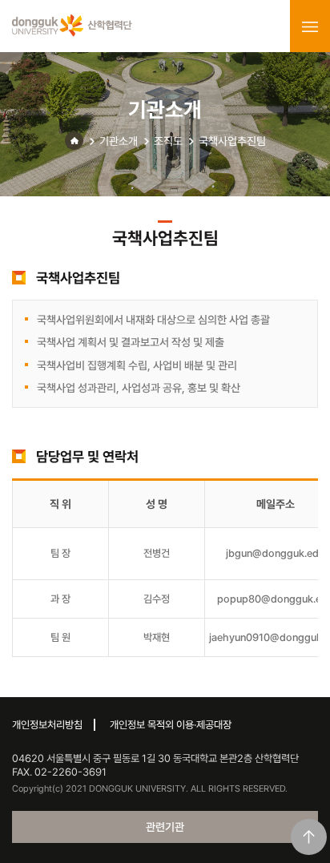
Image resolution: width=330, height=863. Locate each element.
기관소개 (118, 141)
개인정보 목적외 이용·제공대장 (170, 725)
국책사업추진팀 (232, 141)
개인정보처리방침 (47, 725)
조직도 (168, 141)
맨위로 (309, 837)
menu (310, 26)
